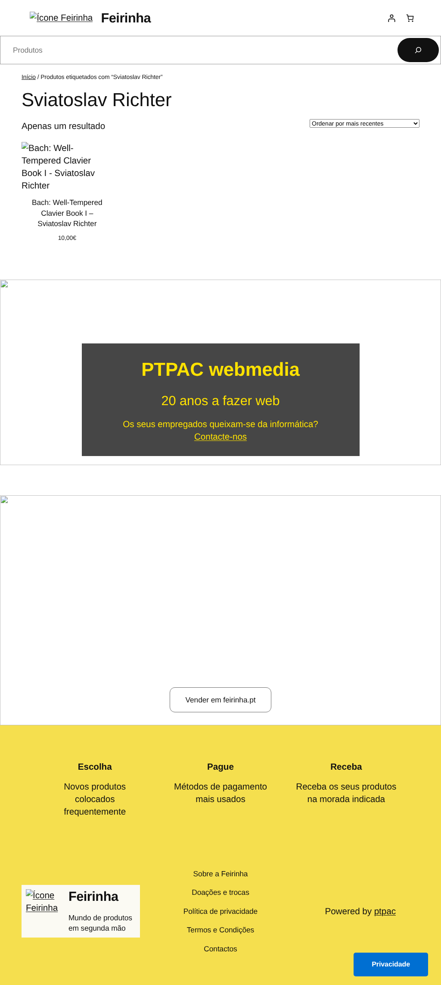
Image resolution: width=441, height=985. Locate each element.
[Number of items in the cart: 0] (410, 18)
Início (29, 76)
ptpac (385, 911)
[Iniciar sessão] (391, 18)
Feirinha (126, 17)
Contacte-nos (220, 437)
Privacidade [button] (391, 964)
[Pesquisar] (418, 50)
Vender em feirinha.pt (221, 699)
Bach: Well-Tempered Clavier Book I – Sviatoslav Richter (67, 213)
